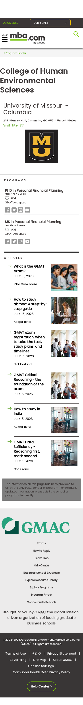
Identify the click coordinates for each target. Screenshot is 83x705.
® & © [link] (36, 653)
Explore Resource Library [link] (41, 580)
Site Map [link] (39, 660)
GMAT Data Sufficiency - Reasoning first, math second (27, 449)
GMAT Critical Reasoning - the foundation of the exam (29, 381)
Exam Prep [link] (41, 558)
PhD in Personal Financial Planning (34, 190)
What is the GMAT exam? (29, 269)
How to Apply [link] (41, 551)
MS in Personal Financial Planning (33, 221)
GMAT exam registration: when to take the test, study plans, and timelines (29, 342)
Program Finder (15, 53)
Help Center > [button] (41, 686)
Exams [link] (41, 543)
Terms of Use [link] (15, 653)
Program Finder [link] (41, 595)
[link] (41, 526)
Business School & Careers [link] (41, 573)
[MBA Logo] (27, 38)
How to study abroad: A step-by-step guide (30, 304)
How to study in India (27, 411)
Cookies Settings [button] (41, 666)
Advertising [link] (18, 660)
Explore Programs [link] (41, 587)
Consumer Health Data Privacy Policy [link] (41, 672)
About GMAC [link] (62, 660)
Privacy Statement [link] (61, 653)
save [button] (7, 198)
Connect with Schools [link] (41, 602)
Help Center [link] (41, 565)
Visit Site (10, 125)
